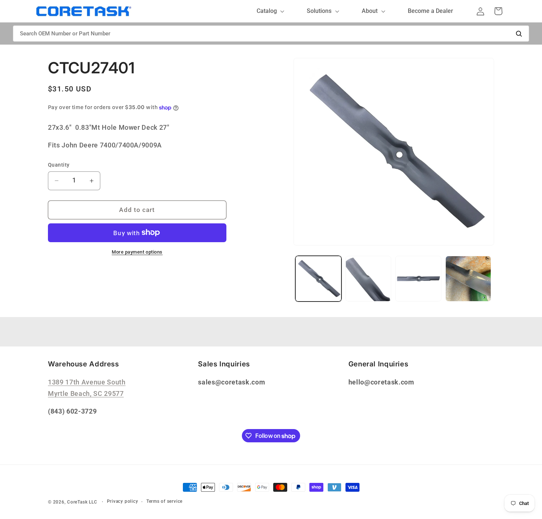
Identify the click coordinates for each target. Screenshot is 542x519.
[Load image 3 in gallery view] (418, 279)
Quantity (59, 165)
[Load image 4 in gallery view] (468, 279)
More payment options (137, 252)
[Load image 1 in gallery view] (318, 279)
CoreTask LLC (82, 502)
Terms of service (164, 501)
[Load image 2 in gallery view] (368, 279)
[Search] (518, 33)
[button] (269, 11)
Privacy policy (122, 501)
